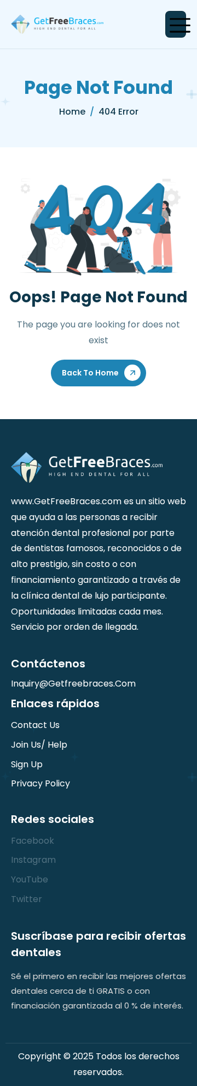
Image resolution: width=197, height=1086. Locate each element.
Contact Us (35, 725)
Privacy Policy (40, 783)
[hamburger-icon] (175, 24)
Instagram (33, 860)
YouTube (29, 879)
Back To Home (90, 372)
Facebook (32, 840)
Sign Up (27, 764)
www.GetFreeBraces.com (66, 501)
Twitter (26, 899)
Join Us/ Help (39, 744)
